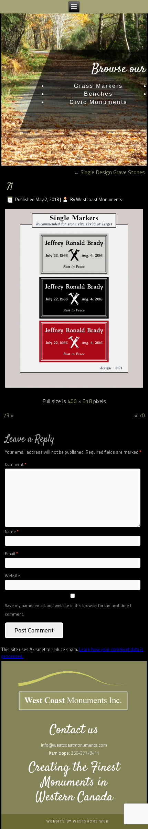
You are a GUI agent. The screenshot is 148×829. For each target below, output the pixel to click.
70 (142, 415)
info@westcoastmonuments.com (74, 745)
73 (6, 415)
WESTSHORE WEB (91, 821)
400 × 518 (79, 401)
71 (10, 188)
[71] (74, 387)
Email (11, 553)
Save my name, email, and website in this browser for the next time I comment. (68, 609)
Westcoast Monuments (99, 199)
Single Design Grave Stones (109, 172)
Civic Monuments (98, 102)
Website (12, 575)
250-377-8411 (85, 752)
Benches (98, 94)
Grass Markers (98, 86)
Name (12, 531)
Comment (15, 464)
